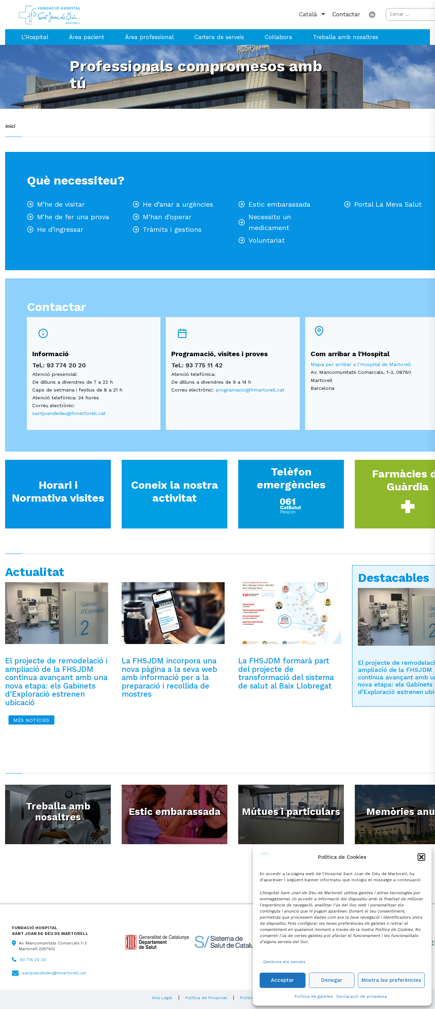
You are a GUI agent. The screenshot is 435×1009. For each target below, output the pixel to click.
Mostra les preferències (391, 980)
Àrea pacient (86, 37)
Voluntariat (266, 240)
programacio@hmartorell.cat (249, 390)
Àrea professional (149, 37)
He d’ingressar (60, 229)
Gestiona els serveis (284, 961)
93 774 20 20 (33, 959)
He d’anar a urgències (178, 204)
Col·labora (278, 37)
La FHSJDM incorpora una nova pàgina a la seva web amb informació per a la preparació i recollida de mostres (169, 677)
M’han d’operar (167, 217)
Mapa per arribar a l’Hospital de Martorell (361, 364)
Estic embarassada (279, 204)
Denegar (331, 980)
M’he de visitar (61, 204)
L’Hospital (34, 37)
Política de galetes (314, 996)
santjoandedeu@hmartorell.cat (69, 413)
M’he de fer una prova (73, 217)
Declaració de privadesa (361, 996)
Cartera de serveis (219, 37)
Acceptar (282, 980)
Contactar (346, 14)
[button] (421, 857)
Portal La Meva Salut (388, 204)
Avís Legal (162, 997)
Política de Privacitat (206, 997)
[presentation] (56, 616)
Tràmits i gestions (172, 229)
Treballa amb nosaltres (345, 37)
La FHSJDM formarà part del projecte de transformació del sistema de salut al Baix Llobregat (286, 673)
